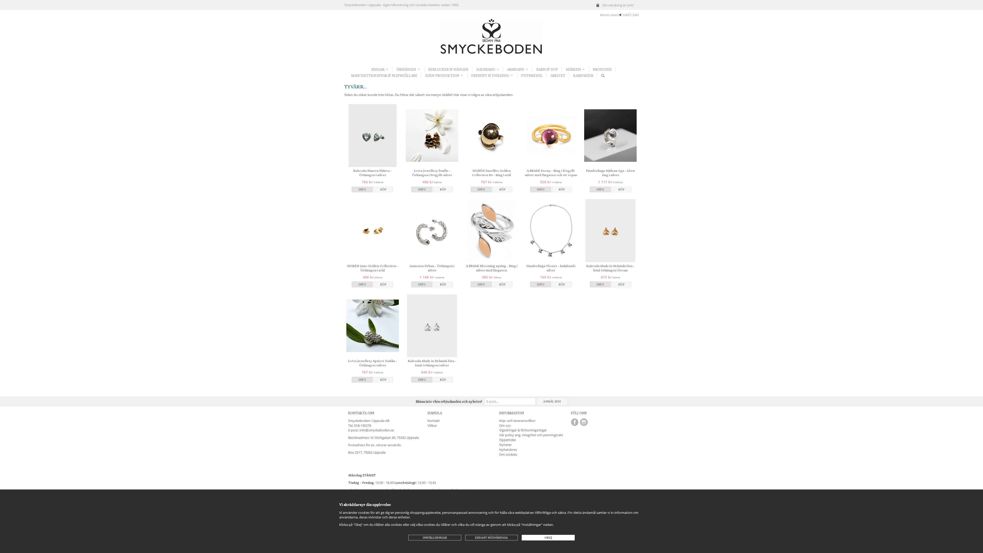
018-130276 (362, 425)
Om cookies (508, 454)
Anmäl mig (552, 401)
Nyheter (505, 444)
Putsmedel (531, 75)
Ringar (377, 69)
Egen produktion (442, 75)
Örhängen (406, 69)
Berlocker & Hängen (448, 69)
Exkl (636, 15)
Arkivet (557, 75)
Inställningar (435, 537)
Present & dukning (490, 75)
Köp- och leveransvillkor (517, 420)
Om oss (505, 425)
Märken (573, 69)
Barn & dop (547, 69)
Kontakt (434, 420)
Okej (548, 537)
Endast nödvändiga (491, 537)
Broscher (602, 69)
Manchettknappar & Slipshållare (384, 75)
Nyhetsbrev (508, 449)
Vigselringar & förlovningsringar (523, 430)
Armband (515, 69)
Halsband (485, 69)
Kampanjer (583, 75)
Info (362, 189)
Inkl (625, 15)
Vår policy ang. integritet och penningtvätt (531, 435)
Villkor (432, 425)
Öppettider (507, 440)
